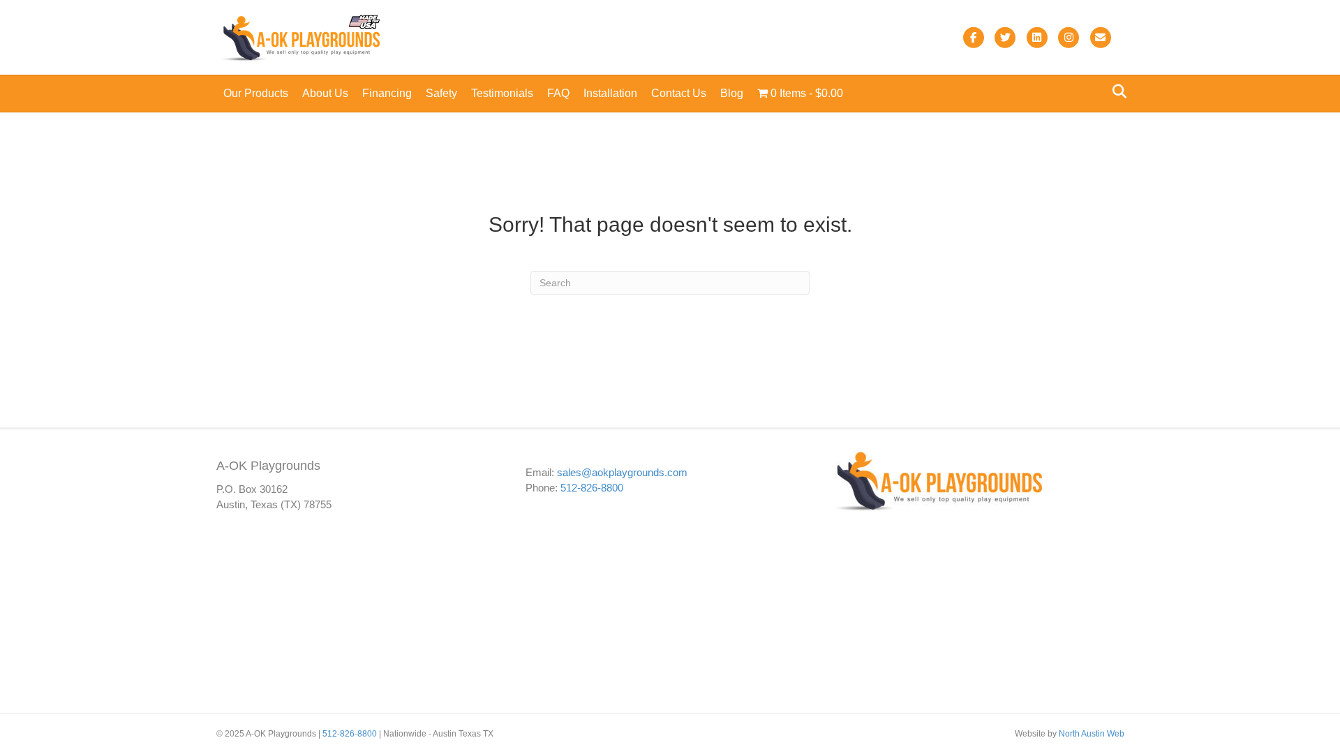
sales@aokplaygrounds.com (622, 472)
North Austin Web (1091, 734)
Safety (441, 93)
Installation (610, 93)
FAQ (558, 93)
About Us (325, 93)
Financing (387, 93)
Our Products (255, 93)
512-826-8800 (591, 488)
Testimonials (502, 93)
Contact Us (678, 93)
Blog (731, 93)
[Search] (1115, 91)
